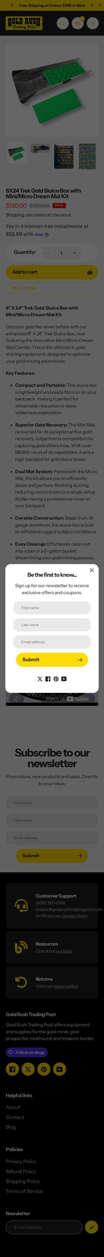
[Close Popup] (92, 570)
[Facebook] (48, 678)
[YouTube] (64, 678)
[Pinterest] (56, 678)
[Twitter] (40, 678)
